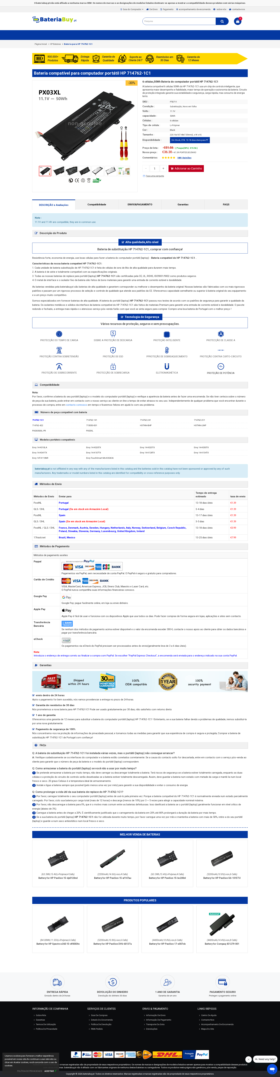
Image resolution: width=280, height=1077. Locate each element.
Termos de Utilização (46, 1024)
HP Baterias (55, 44)
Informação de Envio (156, 1015)
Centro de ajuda (208, 1015)
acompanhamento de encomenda (194, 9)
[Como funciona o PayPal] (196, 1054)
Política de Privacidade (46, 1029)
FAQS (226, 204)
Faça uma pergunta (155, 176)
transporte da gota (155, 1024)
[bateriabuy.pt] (55, 23)
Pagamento (168, 9)
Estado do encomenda (102, 1020)
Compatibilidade (97, 204)
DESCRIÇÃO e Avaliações (53, 205)
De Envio (154, 9)
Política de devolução (101, 1024)
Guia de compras (99, 1015)
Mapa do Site (207, 1029)
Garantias (183, 204)
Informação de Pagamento (158, 1020)
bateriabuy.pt (88, 1074)
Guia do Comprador (132, 9)
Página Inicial (41, 44)
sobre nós (221, 9)
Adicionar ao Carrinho (188, 168)
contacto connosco (77, 404)
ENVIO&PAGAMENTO (140, 204)
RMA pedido (97, 1029)
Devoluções (151, 1029)
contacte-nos (238, 9)
